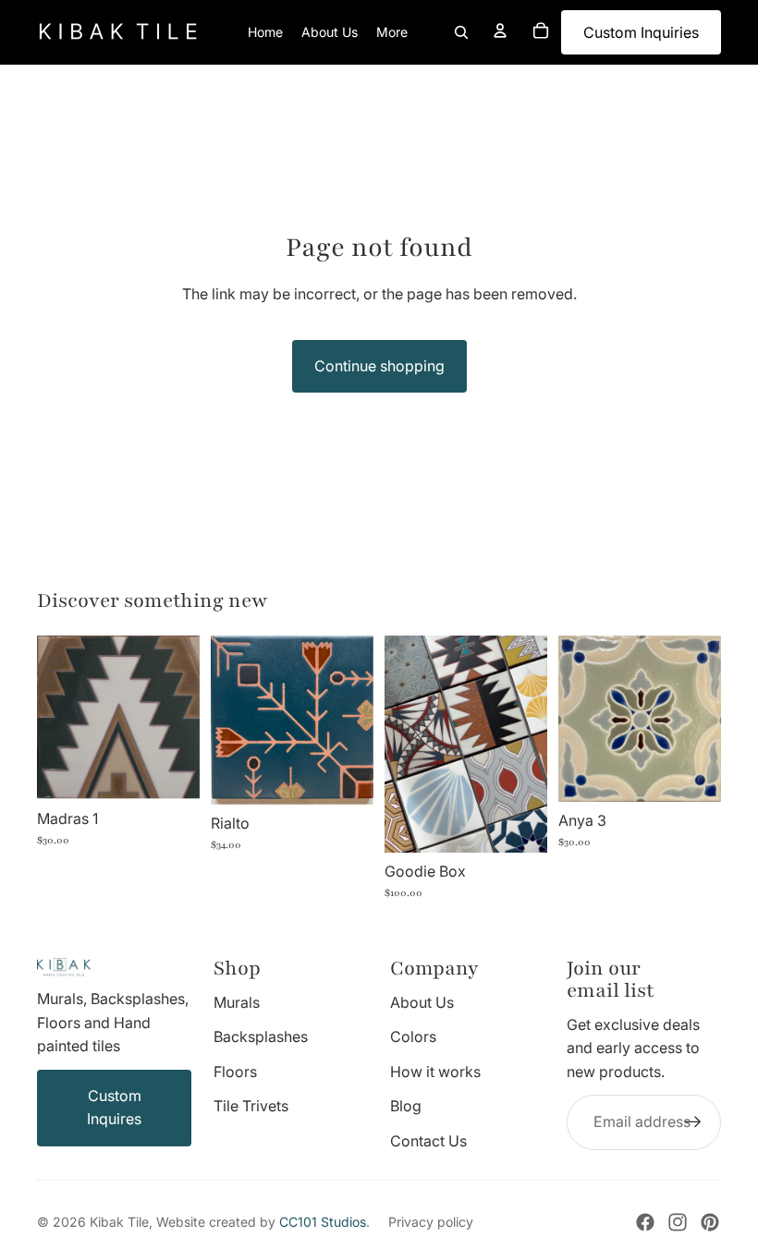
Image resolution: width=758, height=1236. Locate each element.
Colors (413, 1036)
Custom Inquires (114, 1107)
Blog (406, 1106)
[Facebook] (645, 1222)
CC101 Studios (322, 1222)
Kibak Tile (119, 1222)
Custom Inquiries (641, 32)
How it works (435, 1071)
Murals (237, 1002)
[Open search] (461, 32)
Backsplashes (261, 1036)
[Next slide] (185, 717)
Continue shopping (379, 366)
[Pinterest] (710, 1222)
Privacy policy (430, 1222)
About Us (422, 1002)
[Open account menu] (500, 30)
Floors (235, 1071)
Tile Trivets (251, 1106)
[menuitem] (392, 32)
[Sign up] (693, 1122)
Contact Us (428, 1141)
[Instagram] (677, 1222)
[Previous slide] (51, 717)
